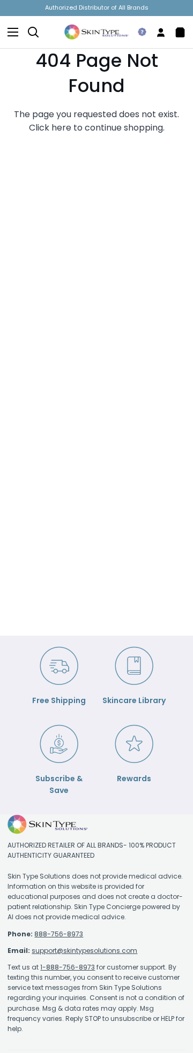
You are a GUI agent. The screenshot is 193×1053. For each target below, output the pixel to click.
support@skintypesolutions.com (84, 950)
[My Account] (156, 32)
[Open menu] (9, 32)
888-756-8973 (58, 933)
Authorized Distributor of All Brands (97, 7)
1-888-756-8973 (67, 967)
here (61, 127)
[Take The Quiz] (138, 32)
